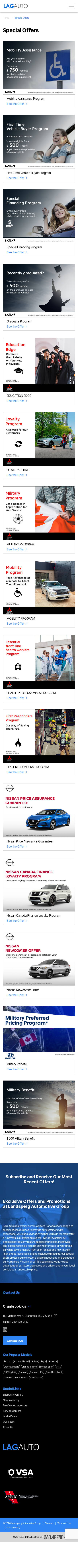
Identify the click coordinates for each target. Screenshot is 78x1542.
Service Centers (12, 1410)
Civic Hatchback (54, 1372)
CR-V (58, 1366)
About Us (8, 1427)
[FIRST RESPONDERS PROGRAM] (39, 736)
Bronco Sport (46, 1366)
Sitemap (49, 1523)
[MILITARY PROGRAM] (39, 513)
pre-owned (44, 1237)
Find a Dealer (10, 1416)
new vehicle (12, 1237)
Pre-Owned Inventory (15, 1405)
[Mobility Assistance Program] (39, 68)
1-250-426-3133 (19, 1321)
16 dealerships (45, 1261)
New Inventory (11, 1400)
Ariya (43, 1361)
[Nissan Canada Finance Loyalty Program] (39, 885)
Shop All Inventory (13, 1394)
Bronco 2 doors (11, 1366)
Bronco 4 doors (29, 1366)
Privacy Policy (13, 1527)
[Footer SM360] (55, 1537)
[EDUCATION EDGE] (39, 365)
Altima (35, 1361)
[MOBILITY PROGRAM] (39, 588)
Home (6, 17)
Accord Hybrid (21, 1361)
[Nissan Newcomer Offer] (39, 959)
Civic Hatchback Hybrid (15, 1377)
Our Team (8, 1421)
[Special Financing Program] (39, 216)
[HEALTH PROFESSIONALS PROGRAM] (39, 662)
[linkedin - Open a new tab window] (5, 1329)
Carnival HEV (36, 1372)
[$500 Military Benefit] (39, 1107)
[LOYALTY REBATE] (39, 439)
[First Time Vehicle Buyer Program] (39, 142)
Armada (53, 1361)
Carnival (23, 1372)
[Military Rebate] (39, 1033)
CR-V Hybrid (10, 1372)
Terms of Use (64, 1523)
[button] (15, 1340)
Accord (7, 1361)
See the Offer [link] (15, 104)
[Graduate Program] (39, 290)
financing (8, 1253)
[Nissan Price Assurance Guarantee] (39, 810)
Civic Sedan (36, 1377)
